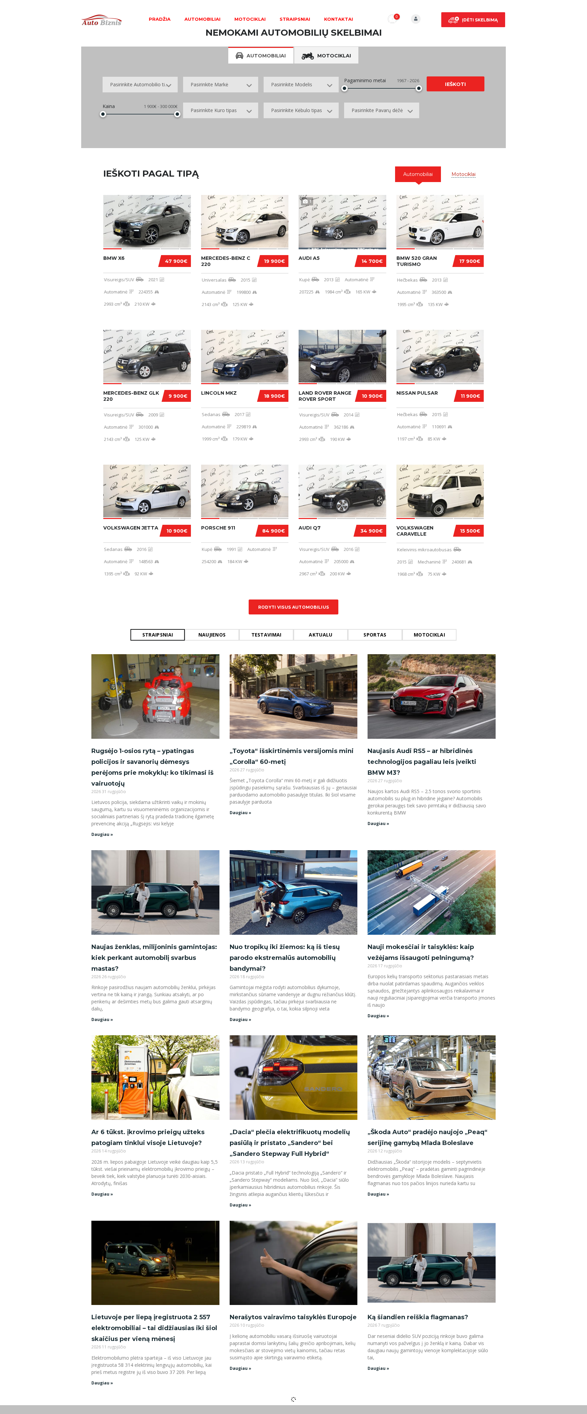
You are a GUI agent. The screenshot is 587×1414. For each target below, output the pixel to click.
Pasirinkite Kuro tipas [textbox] (214, 110)
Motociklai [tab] (334, 56)
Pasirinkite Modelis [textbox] (291, 84)
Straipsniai (295, 19)
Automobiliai (202, 19)
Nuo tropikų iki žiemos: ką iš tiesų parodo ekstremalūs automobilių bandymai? (285, 957)
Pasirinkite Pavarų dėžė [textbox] (377, 110)
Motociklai (250, 19)
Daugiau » (102, 834)
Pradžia (160, 19)
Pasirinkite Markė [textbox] (209, 84)
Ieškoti (455, 84)
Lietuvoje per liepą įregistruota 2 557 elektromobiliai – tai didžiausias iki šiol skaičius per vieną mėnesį (154, 1328)
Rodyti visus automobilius (293, 607)
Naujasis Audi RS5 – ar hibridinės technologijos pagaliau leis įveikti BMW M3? (422, 761)
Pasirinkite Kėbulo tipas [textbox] (296, 110)
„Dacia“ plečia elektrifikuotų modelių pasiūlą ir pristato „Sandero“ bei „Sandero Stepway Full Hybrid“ (290, 1143)
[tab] (418, 174)
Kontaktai (338, 19)
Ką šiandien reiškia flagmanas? (418, 1317)
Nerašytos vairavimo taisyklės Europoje (293, 1317)
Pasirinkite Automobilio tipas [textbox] (141, 84)
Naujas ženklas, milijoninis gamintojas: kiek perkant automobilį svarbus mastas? (154, 957)
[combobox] (140, 84)
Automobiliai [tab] (266, 56)
